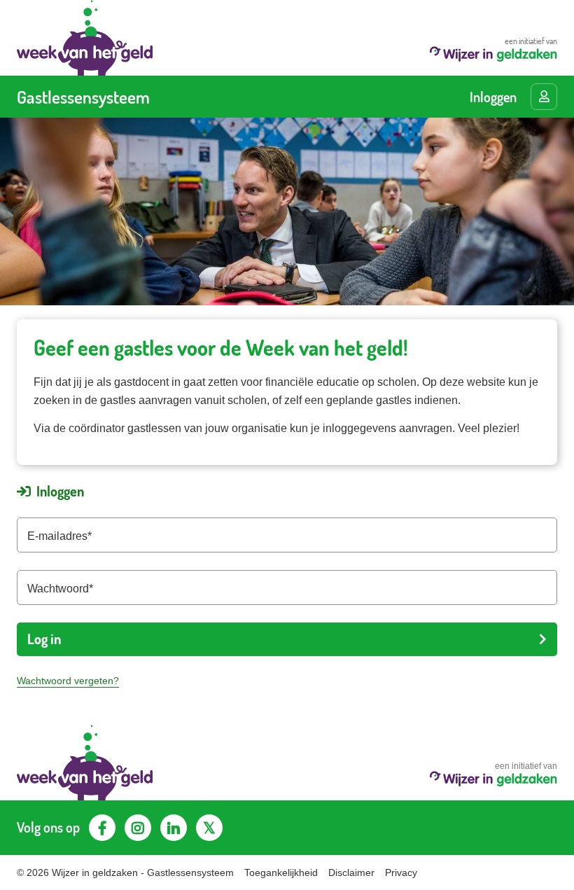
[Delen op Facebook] (102, 827)
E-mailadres (57, 536)
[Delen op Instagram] (138, 827)
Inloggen (493, 97)
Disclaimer (351, 872)
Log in (44, 639)
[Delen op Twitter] (209, 827)
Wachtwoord (58, 589)
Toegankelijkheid (281, 872)
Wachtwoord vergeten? (68, 680)
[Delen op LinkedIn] (173, 827)
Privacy (401, 872)
